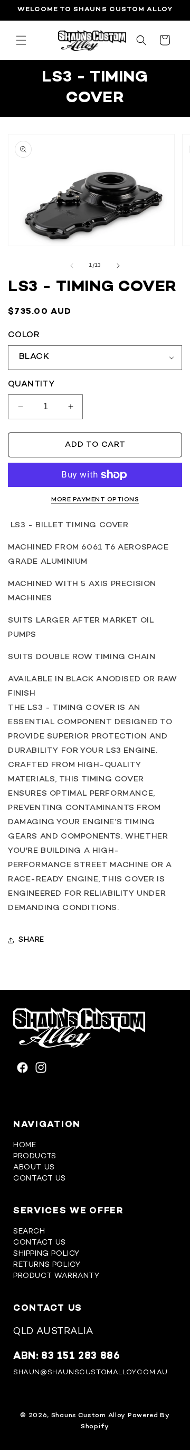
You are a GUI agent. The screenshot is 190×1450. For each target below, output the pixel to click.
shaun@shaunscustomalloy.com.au (90, 1372)
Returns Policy (46, 1265)
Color (24, 335)
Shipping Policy (46, 1254)
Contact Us (39, 1179)
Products (34, 1156)
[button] (21, 40)
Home (24, 1145)
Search (29, 1232)
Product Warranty (56, 1276)
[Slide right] (118, 265)
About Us (34, 1168)
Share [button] (31, 940)
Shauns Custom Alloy (88, 1415)
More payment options (95, 500)
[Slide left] (71, 265)
